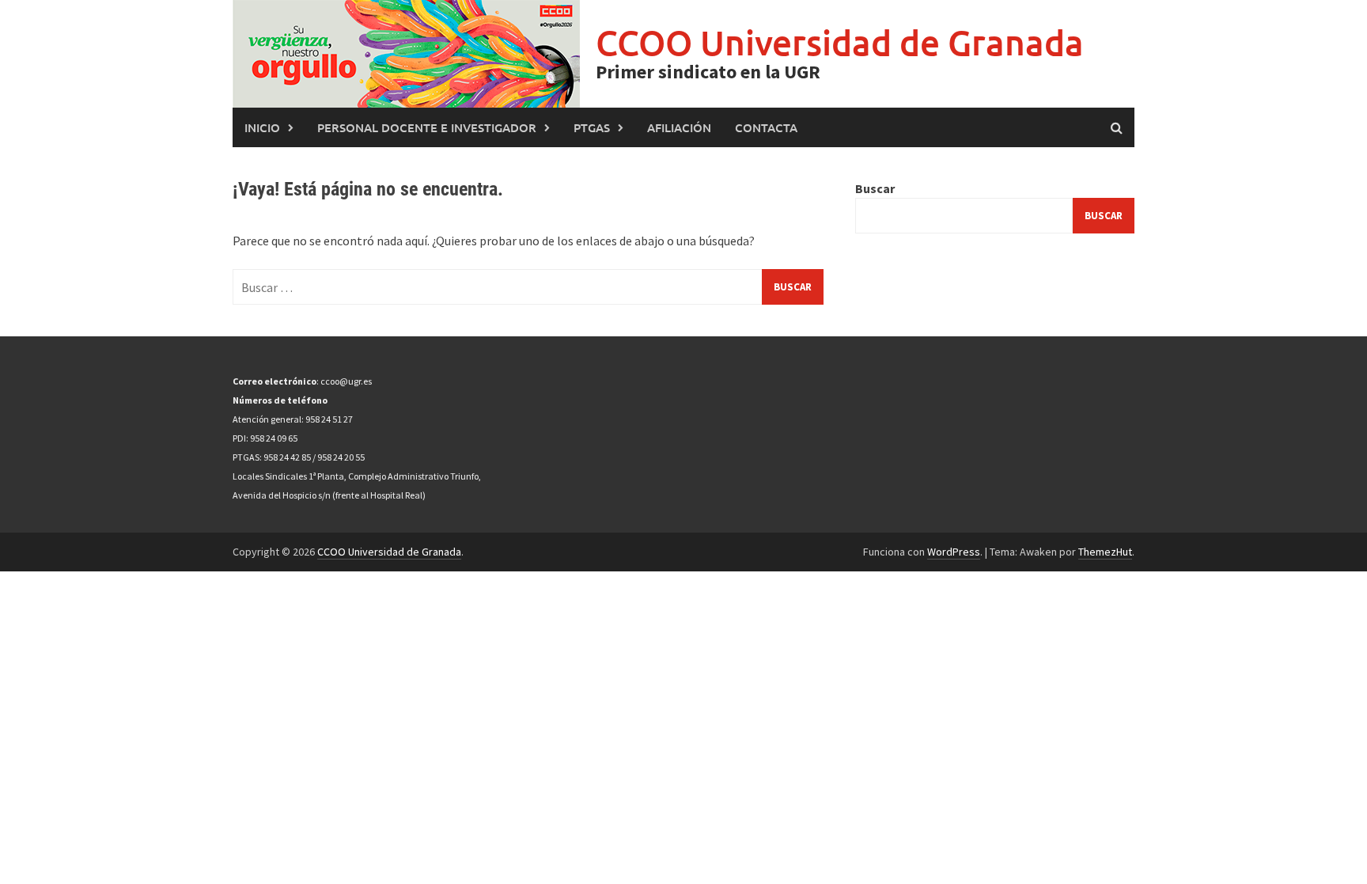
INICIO (262, 127)
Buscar (875, 188)
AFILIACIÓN (679, 127)
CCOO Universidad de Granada (840, 42)
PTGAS (592, 127)
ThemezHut (1105, 551)
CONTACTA (766, 127)
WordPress (953, 551)
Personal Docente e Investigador (426, 127)
